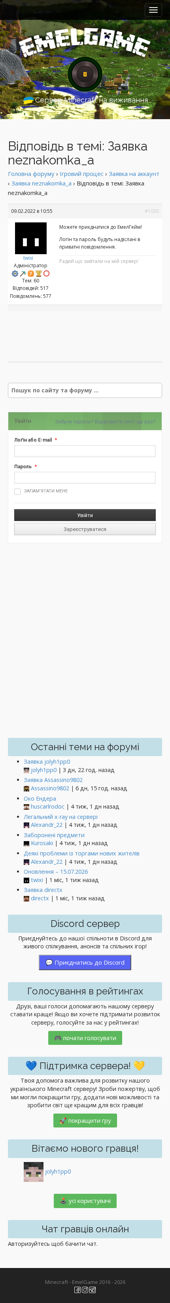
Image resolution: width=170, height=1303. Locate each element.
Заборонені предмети (54, 835)
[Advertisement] (89, 329)
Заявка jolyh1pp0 (47, 761)
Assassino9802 (50, 788)
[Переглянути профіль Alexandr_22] (26, 825)
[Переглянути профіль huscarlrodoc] (26, 807)
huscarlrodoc (47, 806)
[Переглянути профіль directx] (26, 898)
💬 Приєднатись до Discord (85, 962)
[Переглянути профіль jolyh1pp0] (26, 770)
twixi (28, 258)
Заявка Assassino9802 (53, 780)
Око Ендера (40, 798)
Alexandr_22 (46, 824)
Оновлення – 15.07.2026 (56, 871)
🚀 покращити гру (85, 1120)
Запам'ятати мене (46, 491)
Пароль (23, 466)
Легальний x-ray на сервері (61, 816)
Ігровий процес (82, 174)
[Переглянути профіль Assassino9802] (26, 788)
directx (40, 898)
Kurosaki (42, 843)
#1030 (152, 211)
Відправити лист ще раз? (125, 422)
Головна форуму (31, 174)
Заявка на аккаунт (134, 174)
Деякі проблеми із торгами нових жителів (82, 853)
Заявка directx (43, 890)
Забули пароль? (74, 422)
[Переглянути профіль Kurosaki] (26, 843)
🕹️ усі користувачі (85, 1201)
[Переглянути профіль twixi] (31, 236)
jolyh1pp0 (44, 770)
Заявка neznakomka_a (41, 183)
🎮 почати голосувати (85, 1038)
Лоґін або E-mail (33, 440)
